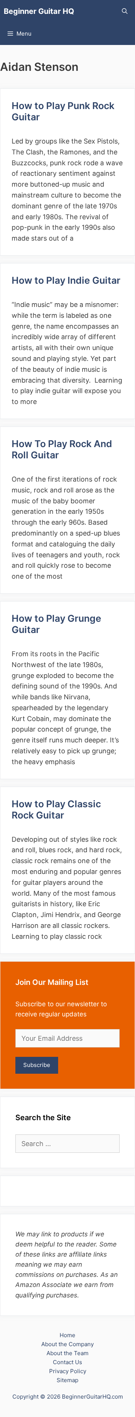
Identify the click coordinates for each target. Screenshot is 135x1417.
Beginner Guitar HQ (39, 11)
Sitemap (67, 1380)
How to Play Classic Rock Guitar (56, 809)
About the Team (67, 1353)
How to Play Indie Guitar (66, 280)
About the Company (67, 1344)
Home (67, 1335)
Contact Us (67, 1362)
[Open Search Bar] (124, 11)
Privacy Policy (67, 1371)
